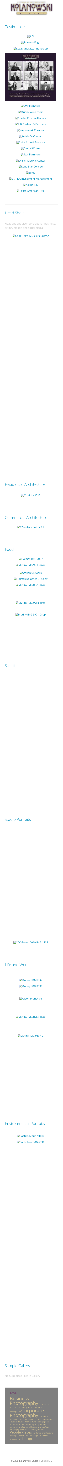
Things (27, 1438)
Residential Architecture (25, 484)
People (15, 1432)
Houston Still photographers (32, 1429)
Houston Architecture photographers (33, 1422)
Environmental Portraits (25, 1123)
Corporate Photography (27, 1412)
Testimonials (15, 26)
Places (26, 1432)
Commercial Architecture (26, 517)
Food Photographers (27, 1419)
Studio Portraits (18, 819)
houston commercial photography (24, 1424)
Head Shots (14, 212)
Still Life (11, 665)
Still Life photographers (31, 1435)
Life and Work (16, 964)
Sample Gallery (17, 1365)
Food (9, 549)
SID (50, 1460)
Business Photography (24, 1400)
